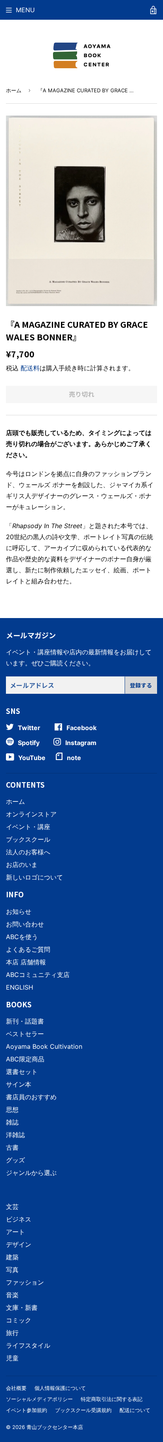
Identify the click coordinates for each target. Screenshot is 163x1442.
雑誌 (12, 1122)
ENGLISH (19, 987)
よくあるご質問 (28, 949)
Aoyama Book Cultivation (44, 1046)
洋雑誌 (15, 1135)
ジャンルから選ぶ (31, 1173)
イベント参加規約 (26, 1410)
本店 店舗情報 (26, 962)
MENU (25, 10)
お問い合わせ (25, 924)
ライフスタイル (28, 1345)
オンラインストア (31, 814)
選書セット (22, 1072)
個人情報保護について (60, 1388)
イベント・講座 (28, 827)
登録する (141, 685)
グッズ (15, 1160)
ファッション (25, 1282)
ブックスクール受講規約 (83, 1410)
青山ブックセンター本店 (55, 1427)
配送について (134, 1410)
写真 (12, 1270)
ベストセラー (25, 1034)
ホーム (13, 90)
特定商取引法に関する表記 (111, 1399)
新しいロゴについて (34, 877)
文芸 (12, 1206)
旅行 (12, 1333)
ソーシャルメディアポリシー (39, 1399)
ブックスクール (28, 839)
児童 (12, 1358)
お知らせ (18, 911)
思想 (12, 1109)
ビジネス (18, 1219)
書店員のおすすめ (31, 1097)
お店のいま (22, 865)
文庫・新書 (22, 1307)
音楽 (12, 1295)
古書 (12, 1147)
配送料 (30, 368)
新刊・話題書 (25, 1021)
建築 (12, 1257)
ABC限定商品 (25, 1059)
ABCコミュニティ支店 (38, 975)
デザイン (18, 1244)
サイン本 (18, 1084)
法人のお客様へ (28, 852)
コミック (18, 1320)
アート (15, 1232)
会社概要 (16, 1388)
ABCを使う (22, 937)
